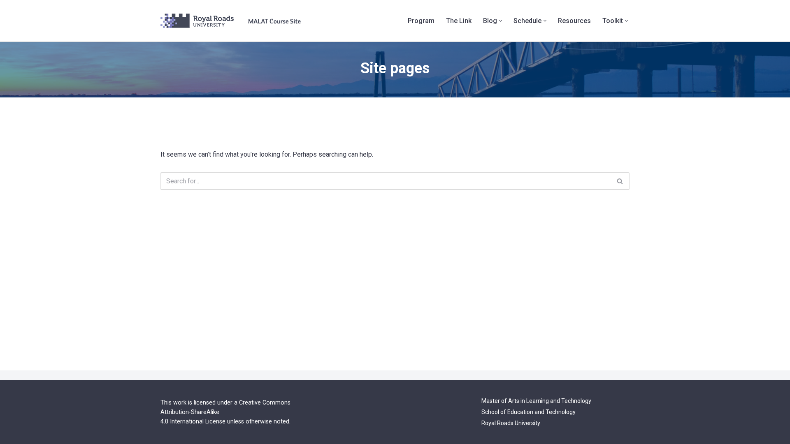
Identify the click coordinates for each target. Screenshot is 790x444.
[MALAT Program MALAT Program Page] (230, 21)
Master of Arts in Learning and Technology (536, 401)
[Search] (620, 181)
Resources (574, 21)
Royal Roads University (510, 423)
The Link (459, 21)
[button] (500, 20)
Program (421, 21)
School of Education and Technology (528, 412)
